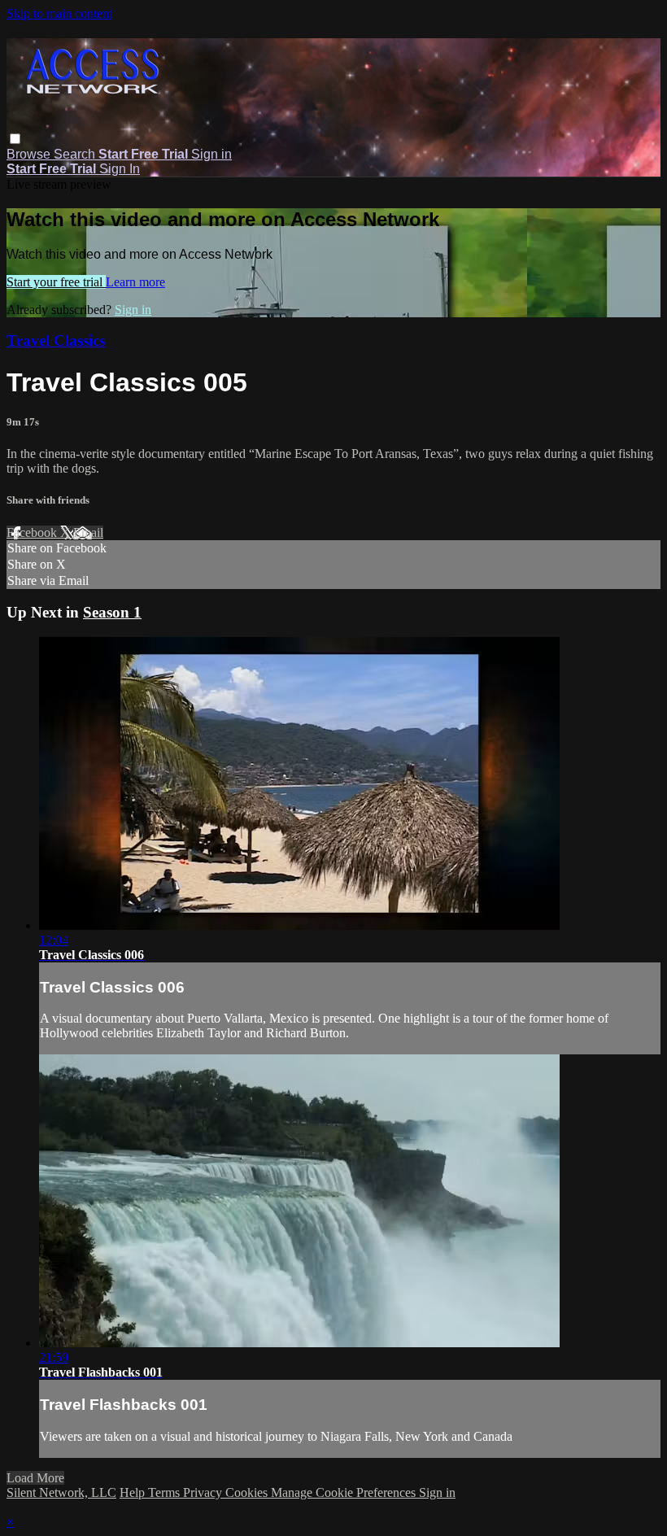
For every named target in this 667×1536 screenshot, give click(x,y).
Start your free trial (56, 282)
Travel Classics (56, 340)
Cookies (248, 1492)
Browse (30, 154)
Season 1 (112, 612)
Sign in (211, 154)
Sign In (119, 169)
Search (76, 154)
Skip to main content (59, 13)
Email (88, 532)
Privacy (204, 1492)
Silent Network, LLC (61, 1492)
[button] (15, 138)
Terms (165, 1492)
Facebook (33, 532)
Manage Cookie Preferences (345, 1492)
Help (134, 1492)
